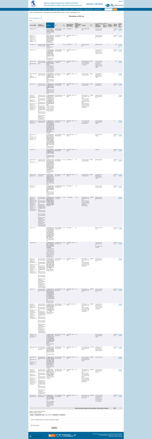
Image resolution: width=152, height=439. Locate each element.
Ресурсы (44, 9)
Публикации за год (75, 12)
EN (122, 1)
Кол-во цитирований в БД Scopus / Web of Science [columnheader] (78, 25)
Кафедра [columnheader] (84, 25)
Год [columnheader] (64, 25)
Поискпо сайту (115, 9)
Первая (32, 414)
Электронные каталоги (35, 9)
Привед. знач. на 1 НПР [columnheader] (115, 25)
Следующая (55, 414)
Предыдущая (38, 414)
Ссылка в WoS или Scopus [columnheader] (120, 25)
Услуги (49, 9)
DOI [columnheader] (55, 25)
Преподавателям (57, 9)
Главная (31, 12)
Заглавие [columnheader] (48, 25)
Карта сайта (98, 9)
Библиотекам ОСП (88, 9)
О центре (72, 9)
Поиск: (31, 20)
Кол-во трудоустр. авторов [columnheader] (110, 25)
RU (119, 1)
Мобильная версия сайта (115, 436)
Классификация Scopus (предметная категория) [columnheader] (98, 25)
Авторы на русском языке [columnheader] (41, 25)
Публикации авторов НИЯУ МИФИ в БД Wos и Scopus (57, 12)
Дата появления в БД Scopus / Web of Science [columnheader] (70, 25)
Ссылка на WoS (120, 29)
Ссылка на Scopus (120, 45)
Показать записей (35, 412)
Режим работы (79, 9)
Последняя (62, 414)
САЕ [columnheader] (91, 25)
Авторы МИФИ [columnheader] (33, 25)
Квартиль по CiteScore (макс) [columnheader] (105, 25)
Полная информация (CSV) (35, 18)
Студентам (65, 9)
